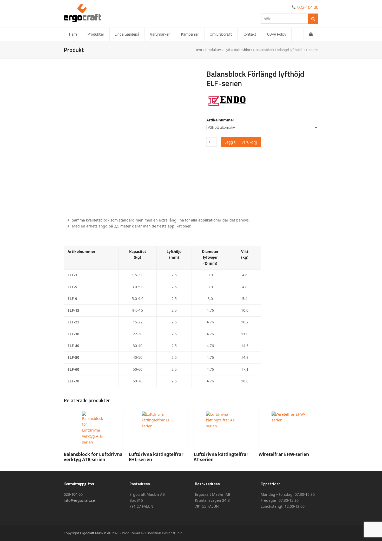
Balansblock (243, 49)
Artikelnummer (220, 120)
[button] (311, 34)
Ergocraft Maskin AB (95, 533)
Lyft (227, 49)
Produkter (213, 49)
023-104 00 (307, 7)
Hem (198, 49)
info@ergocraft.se (79, 500)
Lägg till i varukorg (241, 142)
